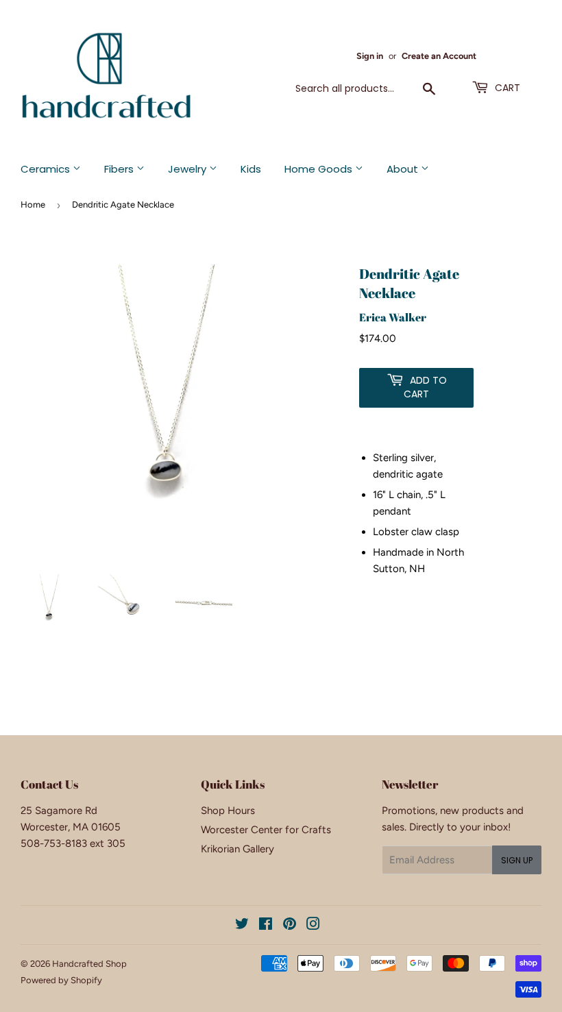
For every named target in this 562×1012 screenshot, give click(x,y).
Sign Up (517, 860)
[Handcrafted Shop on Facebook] (265, 926)
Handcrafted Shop (89, 964)
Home (33, 204)
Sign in (369, 56)
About (404, 169)
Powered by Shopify (61, 980)
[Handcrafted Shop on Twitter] (242, 926)
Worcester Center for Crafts (266, 830)
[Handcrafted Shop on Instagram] (313, 926)
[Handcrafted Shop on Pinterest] (289, 926)
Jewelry (188, 169)
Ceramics (47, 169)
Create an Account (439, 56)
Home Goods (319, 169)
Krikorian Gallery (237, 849)
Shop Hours (228, 810)
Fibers (120, 169)
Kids (251, 169)
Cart (506, 88)
